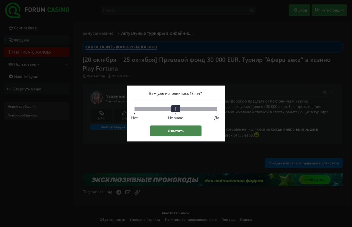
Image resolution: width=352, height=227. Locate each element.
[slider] (175, 108)
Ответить (176, 130)
